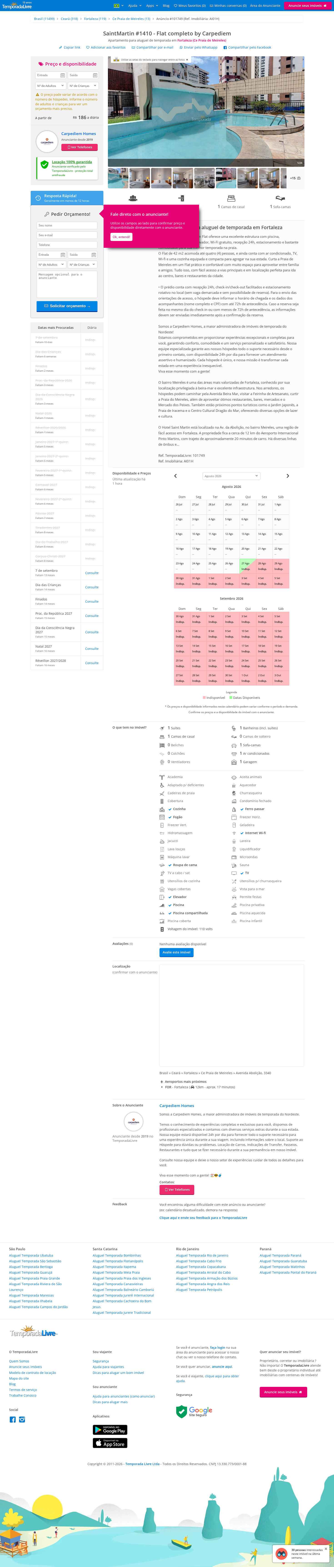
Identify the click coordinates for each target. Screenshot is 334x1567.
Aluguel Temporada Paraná (280, 1255)
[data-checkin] (50, 75)
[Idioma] (119, 5)
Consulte (92, 573)
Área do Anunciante (265, 5)
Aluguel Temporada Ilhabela (30, 1301)
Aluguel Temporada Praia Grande (34, 1278)
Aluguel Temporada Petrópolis (199, 1289)
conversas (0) (230, 5)
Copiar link (71, 47)
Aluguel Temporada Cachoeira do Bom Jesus (122, 1304)
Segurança (101, 1361)
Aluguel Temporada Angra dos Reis (203, 1284)
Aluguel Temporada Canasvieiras (118, 1284)
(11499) (44, 19)
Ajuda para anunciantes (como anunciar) (124, 1396)
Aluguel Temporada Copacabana (201, 1267)
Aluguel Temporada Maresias (31, 1295)
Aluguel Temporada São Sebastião (35, 1261)
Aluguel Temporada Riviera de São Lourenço (35, 1287)
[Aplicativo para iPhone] (110, 1447)
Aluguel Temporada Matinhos (282, 1267)
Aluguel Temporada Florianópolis (118, 1261)
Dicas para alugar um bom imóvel (118, 1373)
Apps (150, 5)
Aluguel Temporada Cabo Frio (198, 1261)
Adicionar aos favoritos (108, 47)
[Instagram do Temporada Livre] (22, 1421)
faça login (217, 1347)
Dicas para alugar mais (110, 1402)
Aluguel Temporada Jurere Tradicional (122, 1312)
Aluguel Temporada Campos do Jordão (38, 1307)
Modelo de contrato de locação (32, 1373)
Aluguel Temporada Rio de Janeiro (202, 1255)
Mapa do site (19, 1378)
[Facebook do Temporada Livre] (13, 1421)
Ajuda (133, 5)
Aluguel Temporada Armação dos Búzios (207, 1278)
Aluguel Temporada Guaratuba (283, 1261)
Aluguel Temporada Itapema (114, 1267)
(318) (69, 19)
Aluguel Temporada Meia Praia (116, 1272)
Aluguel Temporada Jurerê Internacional (123, 1295)
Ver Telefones (81, 147)
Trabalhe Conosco (22, 1395)
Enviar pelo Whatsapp (200, 47)
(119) (95, 19)
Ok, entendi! (121, 237)
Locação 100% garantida (72, 162)
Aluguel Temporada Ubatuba (31, 1255)
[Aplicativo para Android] (110, 1434)
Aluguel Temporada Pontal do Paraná (288, 1272)
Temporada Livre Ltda (142, 1464)
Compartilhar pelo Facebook (249, 47)
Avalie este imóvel (176, 952)
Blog (166, 5)
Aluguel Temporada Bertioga (31, 1267)
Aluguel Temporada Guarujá (30, 1272)
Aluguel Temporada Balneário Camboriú (123, 1289)
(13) (131, 19)
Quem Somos (19, 1361)
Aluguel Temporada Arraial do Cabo (203, 1272)
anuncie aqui (222, 1366)
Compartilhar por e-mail (154, 47)
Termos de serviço (23, 1390)
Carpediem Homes (78, 133)
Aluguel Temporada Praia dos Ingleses (122, 1278)
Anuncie (305, 5)
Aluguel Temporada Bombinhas (117, 1255)
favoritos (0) (192, 5)
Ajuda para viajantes (108, 1367)
